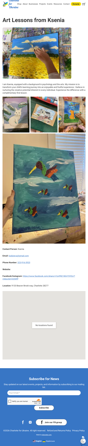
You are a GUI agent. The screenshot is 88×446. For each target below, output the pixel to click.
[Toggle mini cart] (83, 4)
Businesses (33, 4)
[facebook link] (23, 422)
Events (49, 4)
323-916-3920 (24, 262)
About (25, 4)
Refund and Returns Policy (59, 430)
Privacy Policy (78, 430)
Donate (76, 4)
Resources (58, 4)
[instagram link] (30, 422)
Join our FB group (53, 422)
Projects (42, 4)
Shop (19, 4)
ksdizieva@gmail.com (19, 256)
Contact (66, 4)
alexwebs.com (47, 435)
